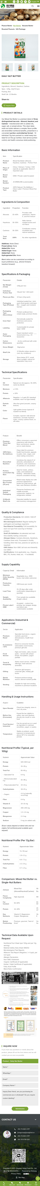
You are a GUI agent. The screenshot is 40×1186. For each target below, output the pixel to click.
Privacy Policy (16, 1174)
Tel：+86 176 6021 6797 (2, 1)
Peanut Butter (7, 26)
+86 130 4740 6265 (23, 1139)
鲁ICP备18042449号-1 (11, 1171)
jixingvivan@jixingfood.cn (25, 1132)
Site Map (21, 1177)
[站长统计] (26, 1174)
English (34, 2)
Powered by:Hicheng (29, 1171)
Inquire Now (10, 105)
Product (28, 1185)
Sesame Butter (27, 26)
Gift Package (20, 29)
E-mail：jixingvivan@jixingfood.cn (6, 1)
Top (36, 1185)
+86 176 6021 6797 (23, 1129)
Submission (20, 1109)
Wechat (12, 1185)
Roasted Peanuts (8, 29)
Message (20, 1185)
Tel (4, 1185)
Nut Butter (17, 26)
